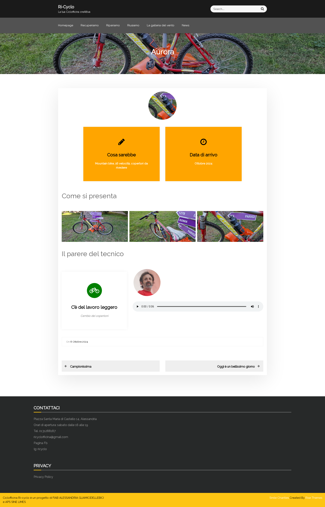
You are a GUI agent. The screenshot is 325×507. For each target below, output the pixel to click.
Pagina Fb (41, 443)
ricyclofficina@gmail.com (51, 437)
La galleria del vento (160, 25)
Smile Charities (280, 497)
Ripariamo (113, 25)
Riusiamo (133, 25)
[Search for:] (214, 8)
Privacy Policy (43, 477)
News (185, 25)
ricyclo (42, 449)
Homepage (65, 25)
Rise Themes (313, 497)
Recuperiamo (90, 25)
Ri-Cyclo (66, 6)
